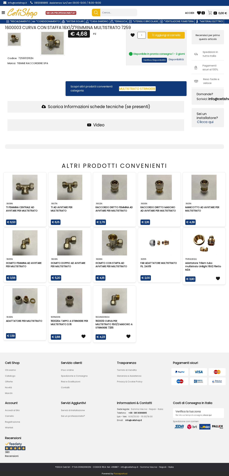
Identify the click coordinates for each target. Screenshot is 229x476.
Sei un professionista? (73, 416)
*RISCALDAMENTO (19, 21)
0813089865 (41, 3)
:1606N (99, 259)
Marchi (8, 393)
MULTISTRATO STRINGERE (137, 89)
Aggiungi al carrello (167, 35)
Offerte (9, 381)
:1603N (54, 259)
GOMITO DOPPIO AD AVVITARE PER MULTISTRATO (68, 264)
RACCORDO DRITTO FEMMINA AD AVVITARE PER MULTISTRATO (114, 209)
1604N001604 (102, 317)
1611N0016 (55, 317)
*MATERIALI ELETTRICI (211, 21)
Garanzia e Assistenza (129, 375)
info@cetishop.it (17, 3)
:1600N (143, 203)
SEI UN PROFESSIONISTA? (60, 13)
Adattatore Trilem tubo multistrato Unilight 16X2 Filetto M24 (203, 266)
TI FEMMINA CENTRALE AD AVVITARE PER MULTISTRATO (22, 209)
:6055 (143, 259)
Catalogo (10, 375)
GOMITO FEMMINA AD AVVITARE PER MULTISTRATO (24, 264)
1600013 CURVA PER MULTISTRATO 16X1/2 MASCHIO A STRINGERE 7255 (114, 324)
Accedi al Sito (12, 410)
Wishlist (9, 427)
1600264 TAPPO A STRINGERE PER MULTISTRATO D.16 (69, 322)
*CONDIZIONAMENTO (47, 21)
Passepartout (120, 473)
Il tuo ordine (67, 370)
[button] (96, 12)
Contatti (65, 387)
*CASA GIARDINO (98, 21)
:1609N (9, 203)
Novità (8, 387)
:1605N (9, 259)
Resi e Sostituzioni (70, 381)
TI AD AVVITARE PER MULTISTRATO (61, 209)
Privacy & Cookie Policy (129, 381)
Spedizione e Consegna (74, 375)
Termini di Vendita (127, 370)
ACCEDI (189, 13)
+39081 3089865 (137, 412)
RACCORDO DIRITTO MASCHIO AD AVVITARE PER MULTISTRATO (158, 209)
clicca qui (207, 415)
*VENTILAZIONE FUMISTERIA (178, 21)
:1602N (99, 203)
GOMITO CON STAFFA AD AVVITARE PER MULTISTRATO (111, 264)
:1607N (54, 203)
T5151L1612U (191, 259)
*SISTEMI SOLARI (74, 21)
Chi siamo (10, 370)
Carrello (9, 416)
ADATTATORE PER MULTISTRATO (24, 321)
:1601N (188, 203)
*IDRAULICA (120, 21)
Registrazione (12, 421)
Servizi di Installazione (73, 410)
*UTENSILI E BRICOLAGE (145, 21)
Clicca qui (205, 122)
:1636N (9, 317)
